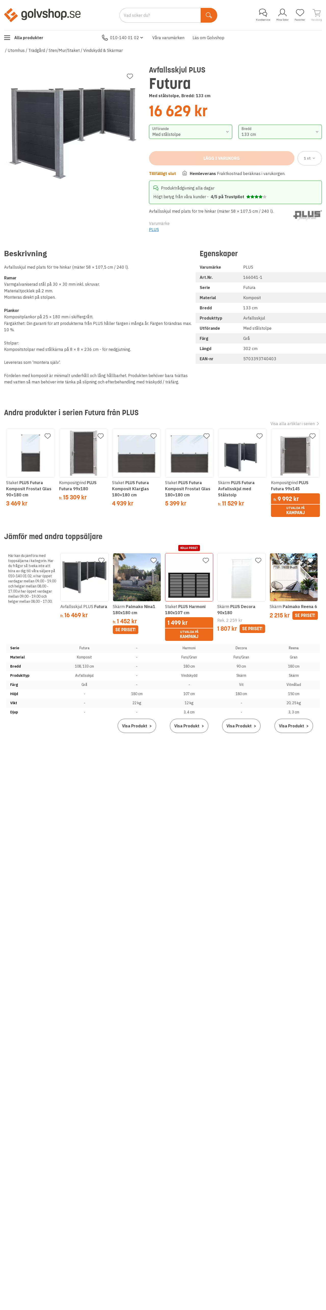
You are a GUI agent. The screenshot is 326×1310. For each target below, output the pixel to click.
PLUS (154, 229)
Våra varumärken (168, 37)
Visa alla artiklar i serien (292, 423)
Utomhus (16, 50)
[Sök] (209, 15)
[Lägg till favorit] (130, 76)
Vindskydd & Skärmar (103, 50)
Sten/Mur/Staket (64, 50)
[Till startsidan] (42, 15)
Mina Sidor (282, 19)
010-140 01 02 (124, 37)
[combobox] (191, 132)
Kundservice (263, 19)
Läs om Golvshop (208, 37)
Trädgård (36, 50)
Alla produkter (28, 37)
